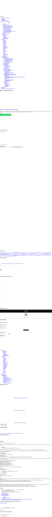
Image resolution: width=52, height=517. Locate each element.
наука (20, 255)
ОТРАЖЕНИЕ (7, 85)
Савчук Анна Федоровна (6, 28)
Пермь (4, 55)
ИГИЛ (33, 252)
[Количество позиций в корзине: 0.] (1, 265)
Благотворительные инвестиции (7, 378)
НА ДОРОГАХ (7, 81)
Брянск (4, 361)
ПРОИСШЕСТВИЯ (6, 355)
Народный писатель (6, 63)
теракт (47, 255)
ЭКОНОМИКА (5, 38)
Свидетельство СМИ (4, 493)
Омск (4, 369)
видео (32, 254)
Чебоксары (4, 45)
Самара (4, 49)
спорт (42, 255)
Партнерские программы (5, 495)
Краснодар (4, 358)
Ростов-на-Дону (5, 362)
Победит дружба (3, 326)
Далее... (1, 113)
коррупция (6, 255)
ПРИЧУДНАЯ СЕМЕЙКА (8, 61)
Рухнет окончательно (4, 325)
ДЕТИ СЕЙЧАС (5, 57)
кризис (12, 255)
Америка (1, 252)
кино (2, 255)
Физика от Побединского (6, 33)
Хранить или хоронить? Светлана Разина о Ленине (9, 109)
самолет (35, 255)
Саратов (4, 359)
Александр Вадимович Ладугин (7, 27)
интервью (45, 253)
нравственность (24, 255)
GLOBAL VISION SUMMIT (9, 72)
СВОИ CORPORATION (6, 497)
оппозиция (27, 255)
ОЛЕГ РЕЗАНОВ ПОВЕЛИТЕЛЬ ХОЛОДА (9, 31)
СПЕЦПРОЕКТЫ (4, 375)
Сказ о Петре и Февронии (8, 62)
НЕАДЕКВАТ (7, 67)
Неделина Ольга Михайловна (7, 26)
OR (2, 373)
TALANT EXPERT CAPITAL (6, 18)
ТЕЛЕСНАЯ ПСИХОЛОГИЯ (9, 70)
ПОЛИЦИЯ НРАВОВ (8, 66)
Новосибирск (5, 48)
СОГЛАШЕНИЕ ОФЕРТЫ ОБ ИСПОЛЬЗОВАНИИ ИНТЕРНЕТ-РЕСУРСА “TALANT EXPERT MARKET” (17, 499)
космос (9, 255)
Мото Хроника (7, 71)
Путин (48, 252)
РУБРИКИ (3, 350)
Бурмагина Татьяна (6, 24)
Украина (24, 253)
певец (30, 255)
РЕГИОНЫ (3, 356)
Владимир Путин (17, 252)
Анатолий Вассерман (6, 252)
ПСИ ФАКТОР (7, 78)
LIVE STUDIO (4, 87)
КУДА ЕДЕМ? (7, 75)
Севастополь (5, 50)
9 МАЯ (4, 382)
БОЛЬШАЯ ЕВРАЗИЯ (6, 381)
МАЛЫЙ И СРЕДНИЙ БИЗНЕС (9, 79)
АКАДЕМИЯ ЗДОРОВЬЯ (6, 379)
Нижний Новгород (6, 47)
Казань (4, 360)
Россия (3, 254)
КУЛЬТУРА (4, 35)
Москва (40, 252)
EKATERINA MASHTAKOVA (7, 30)
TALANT (4, 376)
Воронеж (4, 42)
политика (32, 255)
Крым (36, 252)
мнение (16, 255)
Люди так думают (7, 82)
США (9, 253)
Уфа (3, 53)
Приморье (4, 40)
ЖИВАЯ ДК (6, 76)
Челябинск (4, 44)
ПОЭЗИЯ (6, 84)
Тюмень (4, 52)
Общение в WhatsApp (6, 114)
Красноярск (4, 46)
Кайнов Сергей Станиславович (7, 25)
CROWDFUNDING (4, 20)
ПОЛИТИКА (5, 37)
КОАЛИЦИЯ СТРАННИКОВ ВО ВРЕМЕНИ (8, 88)
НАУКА (4, 36)
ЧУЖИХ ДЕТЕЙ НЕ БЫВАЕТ (9, 77)
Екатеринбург (5, 367)
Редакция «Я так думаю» (5, 494)
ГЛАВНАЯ (3, 498)
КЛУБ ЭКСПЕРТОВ (6, 64)
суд (44, 255)
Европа (30, 252)
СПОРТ (4, 353)
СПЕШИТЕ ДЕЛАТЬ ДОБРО (9, 59)
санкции (39, 255)
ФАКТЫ (6, 83)
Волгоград (4, 41)
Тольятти (4, 51)
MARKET (3, 19)
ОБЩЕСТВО (5, 351)
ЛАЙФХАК (6, 86)
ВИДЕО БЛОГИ (7, 68)
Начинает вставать (3, 324)
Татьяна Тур (5, 32)
